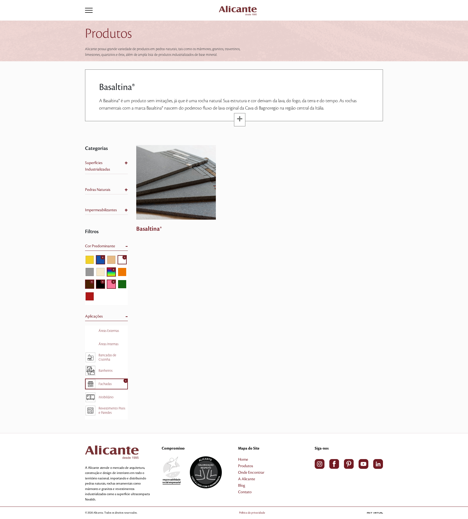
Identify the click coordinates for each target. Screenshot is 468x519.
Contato (245, 492)
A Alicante (246, 479)
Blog (241, 485)
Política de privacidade (252, 512)
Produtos (245, 466)
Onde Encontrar (251, 472)
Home (243, 459)
